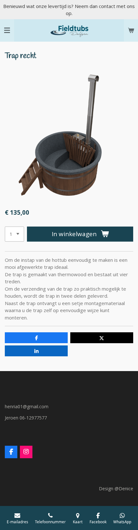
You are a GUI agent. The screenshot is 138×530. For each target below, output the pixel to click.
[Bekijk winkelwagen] (131, 30)
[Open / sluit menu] (7, 30)
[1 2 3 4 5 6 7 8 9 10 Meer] (14, 234)
